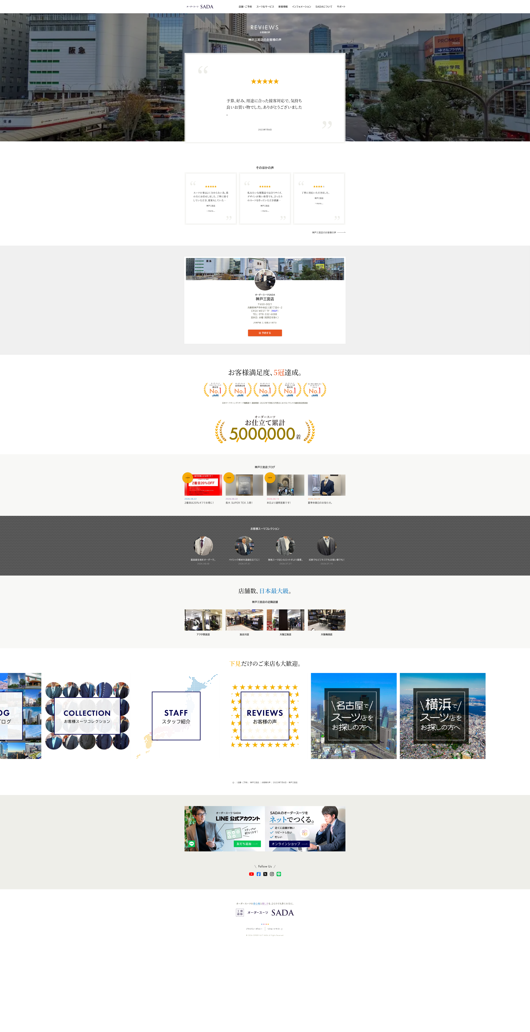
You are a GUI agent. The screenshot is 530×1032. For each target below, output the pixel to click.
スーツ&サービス (265, 7)
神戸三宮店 (265, 297)
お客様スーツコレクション (265, 528)
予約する (266, 333)
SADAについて (324, 7)
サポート (341, 7)
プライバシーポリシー (254, 929)
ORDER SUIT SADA (260, 935)
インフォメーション (301, 7)
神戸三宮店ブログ (265, 467)
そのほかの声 (265, 167)
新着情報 (283, 7)
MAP (274, 311)
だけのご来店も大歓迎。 (265, 663)
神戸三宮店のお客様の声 (265, 39)
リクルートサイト (274, 929)
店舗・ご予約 (245, 7)
